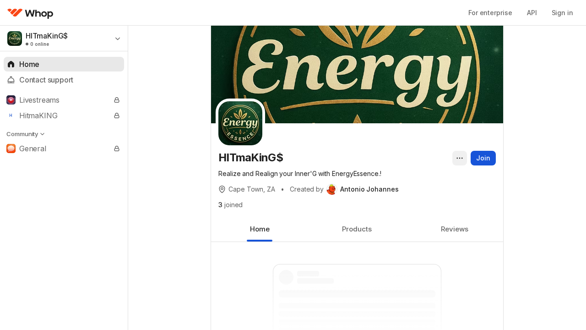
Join (483, 158)
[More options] (459, 158)
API (532, 12)
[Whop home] (30, 13)
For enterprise (490, 12)
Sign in (562, 12)
